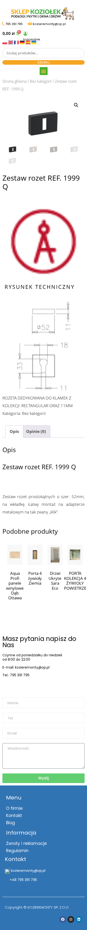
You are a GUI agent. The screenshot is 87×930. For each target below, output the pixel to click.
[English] (11, 42)
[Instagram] (70, 919)
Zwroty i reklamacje (26, 843)
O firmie (14, 808)
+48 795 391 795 (23, 879)
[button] (44, 71)
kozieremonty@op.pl (22, 687)
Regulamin (17, 851)
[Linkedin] (78, 919)
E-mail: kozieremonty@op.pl (26, 667)
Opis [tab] (14, 431)
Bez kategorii (41, 81)
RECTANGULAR (34, 405)
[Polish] (5, 42)
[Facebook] (62, 919)
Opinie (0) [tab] (36, 431)
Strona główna (14, 81)
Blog (10, 823)
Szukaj (43, 62)
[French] (17, 42)
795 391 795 (14, 24)
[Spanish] (28, 42)
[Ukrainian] (33, 42)
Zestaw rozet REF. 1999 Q (39, 466)
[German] (23, 42)
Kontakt (14, 815)
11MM (67, 405)
